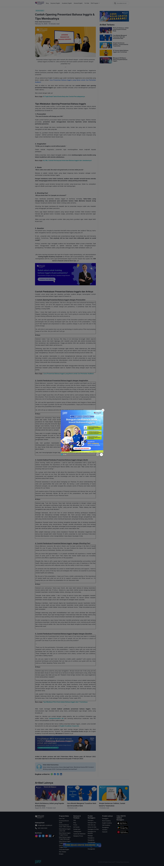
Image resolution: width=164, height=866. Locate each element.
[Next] (101, 454)
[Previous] (97, 454)
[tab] (62, 454)
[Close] (103, 410)
